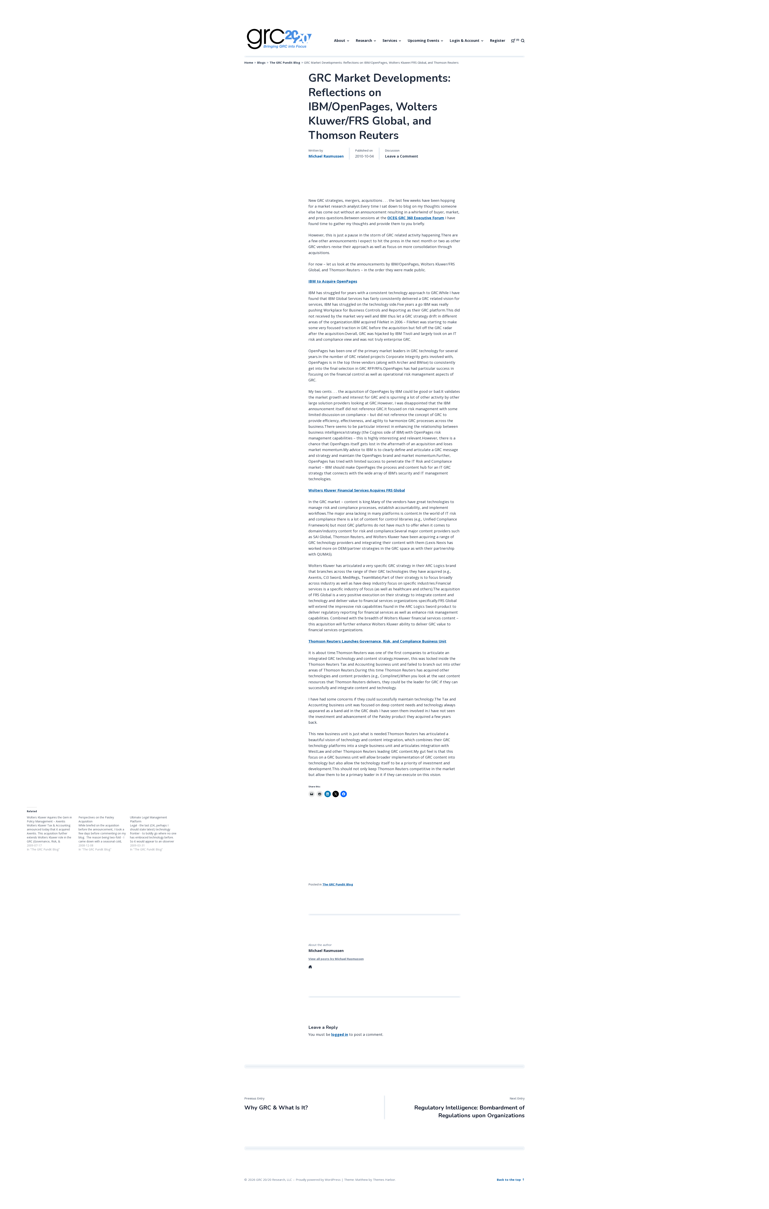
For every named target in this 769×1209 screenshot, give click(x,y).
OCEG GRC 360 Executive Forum (415, 217)
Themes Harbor (384, 1180)
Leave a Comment (401, 156)
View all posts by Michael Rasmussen (336, 959)
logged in (339, 1034)
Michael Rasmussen (326, 156)
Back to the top (509, 1180)
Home (248, 62)
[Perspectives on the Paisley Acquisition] (104, 833)
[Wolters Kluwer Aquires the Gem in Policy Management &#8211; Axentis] (52, 833)
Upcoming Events (423, 40)
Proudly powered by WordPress (318, 1180)
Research (364, 40)
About (339, 40)
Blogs (261, 62)
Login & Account (464, 40)
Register (497, 40)
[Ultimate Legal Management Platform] (155, 833)
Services (389, 40)
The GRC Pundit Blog (285, 62)
